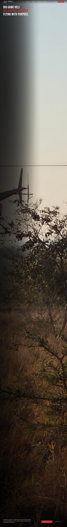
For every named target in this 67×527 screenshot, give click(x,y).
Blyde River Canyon (9, 522)
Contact (45, 1)
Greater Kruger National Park (23, 521)
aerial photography (26, 519)
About (33, 1)
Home (23, 1)
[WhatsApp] (56, 1)
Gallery (39, 1)
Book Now (61, 1)
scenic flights (8, 521)
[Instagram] (54, 1)
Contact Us (58, 521)
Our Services (46, 521)
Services (28, 1)
